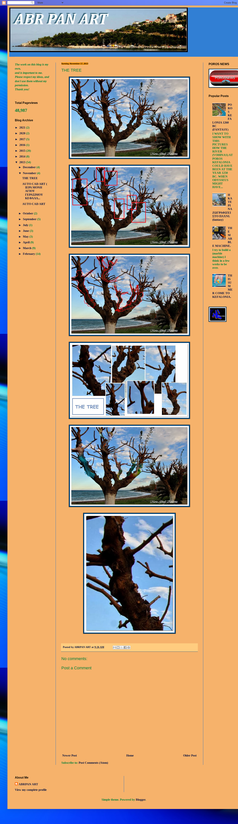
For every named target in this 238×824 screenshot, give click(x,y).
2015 (22, 150)
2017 (22, 139)
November (30, 173)
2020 (22, 133)
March (27, 248)
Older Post (190, 755)
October (28, 213)
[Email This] (114, 647)
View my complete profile (31, 789)
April (26, 242)
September (30, 219)
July (26, 225)
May (26, 236)
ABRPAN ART (28, 784)
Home (130, 755)
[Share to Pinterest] (129, 647)
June (26, 230)
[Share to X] (121, 647)
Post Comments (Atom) (93, 762)
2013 (22, 162)
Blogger (140, 799)
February (29, 253)
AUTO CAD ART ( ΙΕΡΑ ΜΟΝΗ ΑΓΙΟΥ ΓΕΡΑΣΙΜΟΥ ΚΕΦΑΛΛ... (34, 191)
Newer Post (69, 755)
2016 (22, 145)
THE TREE (30, 178)
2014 (22, 156)
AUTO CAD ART (33, 203)
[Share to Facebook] (125, 647)
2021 (22, 127)
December (29, 167)
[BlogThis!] (118, 647)
